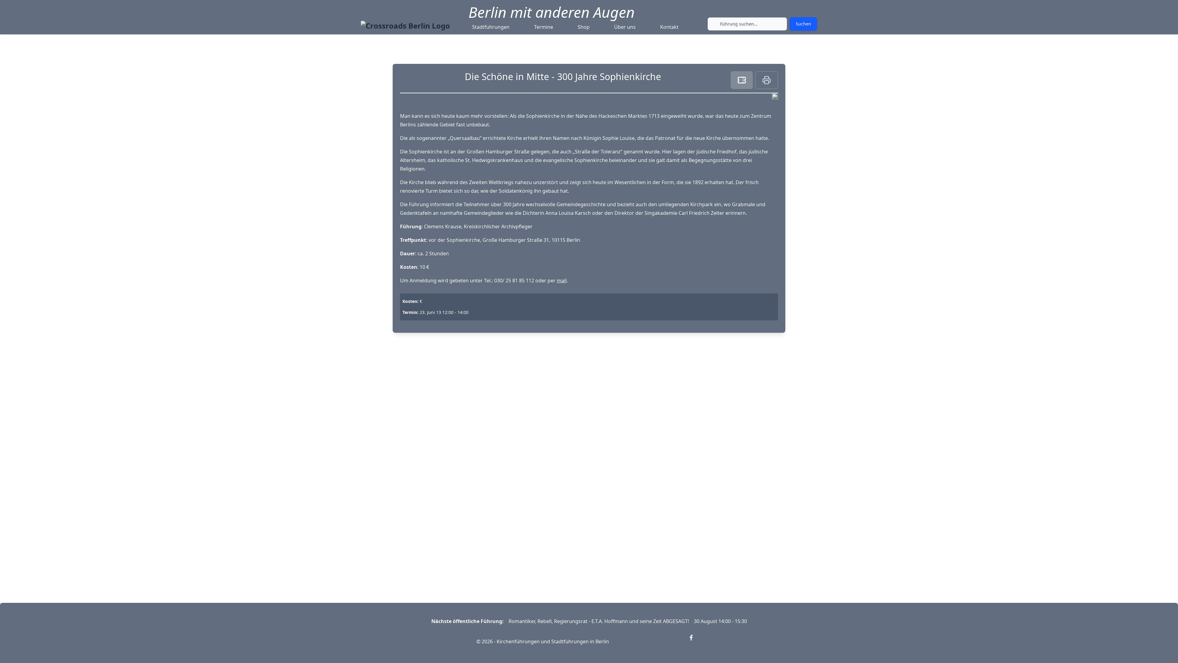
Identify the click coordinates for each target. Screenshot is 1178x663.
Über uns (625, 27)
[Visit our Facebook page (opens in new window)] (695, 641)
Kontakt (669, 27)
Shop (584, 27)
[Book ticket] (742, 80)
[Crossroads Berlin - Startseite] (405, 26)
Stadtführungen (491, 27)
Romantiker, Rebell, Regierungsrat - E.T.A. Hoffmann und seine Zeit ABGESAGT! (599, 621)
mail (562, 280)
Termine (543, 27)
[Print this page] (766, 80)
